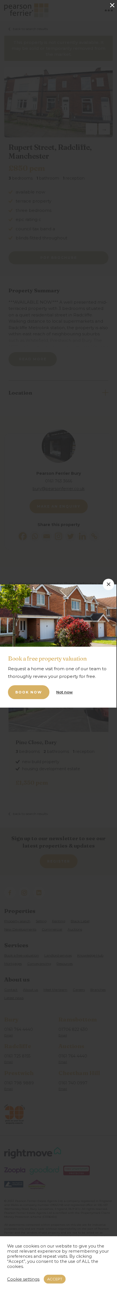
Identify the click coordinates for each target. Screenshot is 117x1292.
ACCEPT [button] (54, 1279)
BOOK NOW (28, 692)
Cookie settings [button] (23, 1279)
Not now (64, 692)
